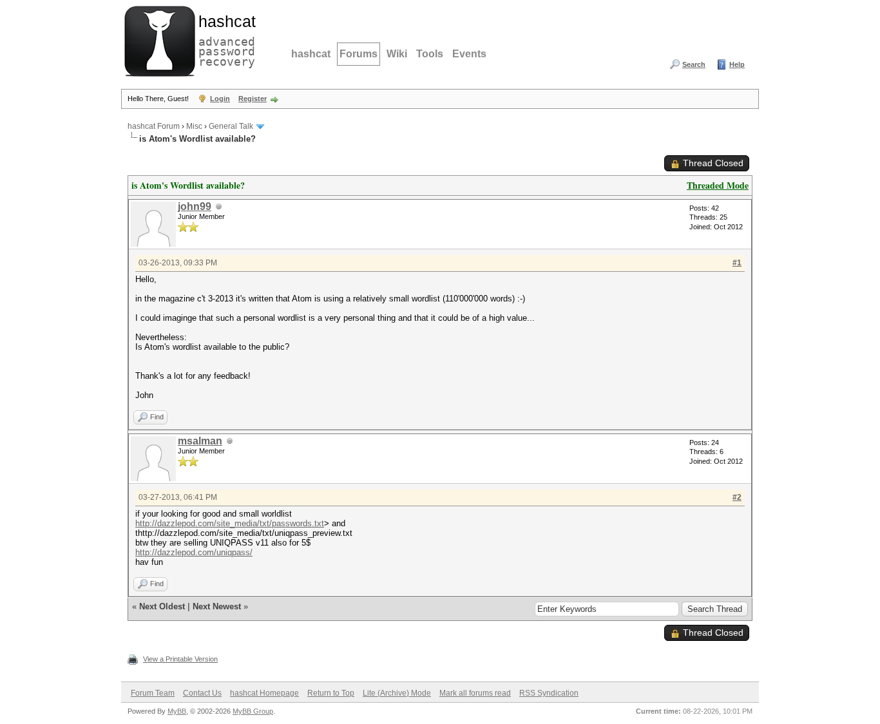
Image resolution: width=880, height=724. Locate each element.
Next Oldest (162, 606)
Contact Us (202, 693)
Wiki (397, 53)
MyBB (176, 711)
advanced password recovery (224, 39)
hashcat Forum (154, 126)
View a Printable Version (180, 659)
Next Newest (217, 606)
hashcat (310, 53)
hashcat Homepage (264, 693)
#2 (736, 497)
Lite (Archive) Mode (397, 693)
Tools (429, 53)
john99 (194, 206)
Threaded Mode (718, 185)
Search (693, 64)
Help (737, 64)
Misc (194, 126)
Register (252, 98)
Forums (359, 53)
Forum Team (153, 693)
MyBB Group (253, 711)
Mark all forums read (475, 693)
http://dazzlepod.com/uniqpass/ (194, 552)
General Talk (231, 126)
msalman (200, 440)
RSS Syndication (549, 693)
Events (469, 53)
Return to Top (330, 693)
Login (220, 98)
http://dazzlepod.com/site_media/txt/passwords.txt (229, 523)
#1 (736, 262)
